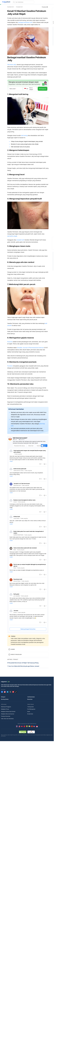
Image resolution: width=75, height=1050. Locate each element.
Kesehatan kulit (18, 579)
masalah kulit (20, 240)
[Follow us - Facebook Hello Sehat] (2, 692)
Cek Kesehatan (31, 696)
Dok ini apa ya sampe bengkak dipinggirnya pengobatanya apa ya (30, 565)
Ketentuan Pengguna (6, 706)
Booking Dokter (5, 699)
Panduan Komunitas (5, 716)
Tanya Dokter (44, 445)
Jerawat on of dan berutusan (22, 483)
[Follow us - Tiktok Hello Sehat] (16, 692)
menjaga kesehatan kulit (25, 22)
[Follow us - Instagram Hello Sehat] (5, 692)
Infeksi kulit (17, 516)
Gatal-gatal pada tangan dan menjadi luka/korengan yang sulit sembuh (30, 451)
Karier (28, 711)
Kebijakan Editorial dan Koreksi (8, 711)
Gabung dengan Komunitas (27, 629)
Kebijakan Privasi (5, 709)
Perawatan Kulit (19, 6)
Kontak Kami (30, 713)
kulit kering (24, 135)
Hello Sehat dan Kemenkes (7, 718)
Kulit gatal (16, 594)
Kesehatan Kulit (10, 6)
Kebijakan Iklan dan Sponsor (7, 713)
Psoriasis (9, 366)
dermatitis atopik (12, 236)
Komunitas (29, 699)
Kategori (3, 696)
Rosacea (9, 341)
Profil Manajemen (31, 709)
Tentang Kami (30, 706)
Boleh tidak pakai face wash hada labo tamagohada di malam (28, 532)
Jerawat (16, 610)
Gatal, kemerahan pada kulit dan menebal (25, 548)
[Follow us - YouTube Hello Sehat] (13, 692)
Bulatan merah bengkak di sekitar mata (24, 500)
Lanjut (11, 461)
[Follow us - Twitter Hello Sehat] (10, 692)
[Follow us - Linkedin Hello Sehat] (7, 692)
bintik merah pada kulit (20, 468)
